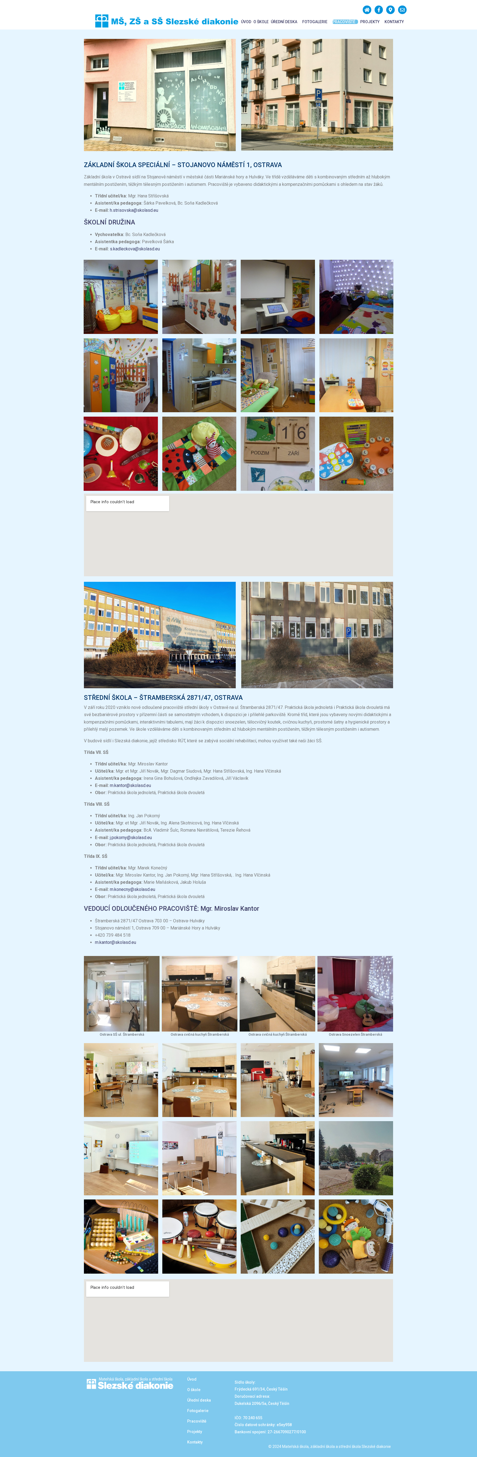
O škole (261, 22)
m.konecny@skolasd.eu (132, 889)
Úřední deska (284, 22)
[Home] (367, 10)
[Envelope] (402, 10)
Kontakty (394, 22)
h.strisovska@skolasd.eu (134, 210)
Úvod (246, 22)
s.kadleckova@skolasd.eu (135, 248)
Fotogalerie (314, 22)
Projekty (370, 22)
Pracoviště (343, 22)
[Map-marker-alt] (390, 10)
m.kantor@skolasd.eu (130, 785)
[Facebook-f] (379, 10)
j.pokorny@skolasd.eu (131, 837)
